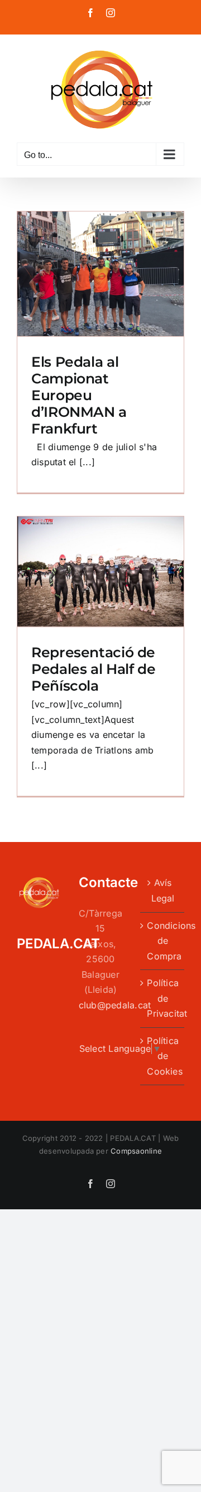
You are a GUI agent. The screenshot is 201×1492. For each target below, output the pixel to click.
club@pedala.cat (115, 1005)
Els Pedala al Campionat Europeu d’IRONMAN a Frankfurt (79, 395)
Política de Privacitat (163, 998)
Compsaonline (136, 1150)
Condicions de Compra (163, 941)
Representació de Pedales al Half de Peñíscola (93, 669)
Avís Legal (163, 890)
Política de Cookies (163, 1056)
